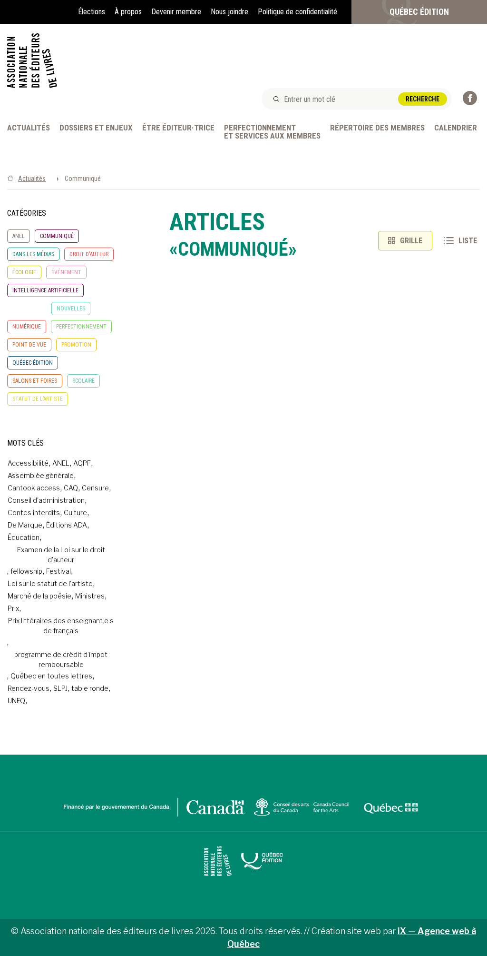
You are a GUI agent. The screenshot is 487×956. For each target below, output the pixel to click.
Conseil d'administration (46, 500)
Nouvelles (71, 308)
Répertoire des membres (377, 128)
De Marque (25, 525)
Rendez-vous (28, 688)
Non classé (27, 308)
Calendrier (455, 128)
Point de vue (29, 344)
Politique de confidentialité (297, 11)
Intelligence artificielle (45, 290)
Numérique (26, 326)
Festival (58, 571)
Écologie (24, 272)
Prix (13, 608)
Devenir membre (176, 11)
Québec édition (32, 362)
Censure (95, 488)
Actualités (28, 128)
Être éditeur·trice (178, 128)
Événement (66, 272)
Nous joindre (229, 11)
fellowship (26, 571)
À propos (128, 11)
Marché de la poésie (39, 596)
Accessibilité (28, 463)
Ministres (90, 596)
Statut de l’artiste (37, 399)
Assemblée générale (41, 475)
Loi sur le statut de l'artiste (50, 583)
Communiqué (57, 236)
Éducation (23, 537)
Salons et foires (34, 381)
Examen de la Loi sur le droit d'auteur (61, 555)
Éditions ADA (66, 525)
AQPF (82, 463)
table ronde (89, 688)
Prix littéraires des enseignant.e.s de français (61, 626)
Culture (75, 512)
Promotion (76, 344)
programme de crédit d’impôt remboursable (60, 659)
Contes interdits (34, 512)
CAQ (71, 488)
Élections (91, 11)
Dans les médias (33, 254)
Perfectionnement (81, 326)
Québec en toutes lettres (51, 676)
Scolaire (83, 381)
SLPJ (60, 688)
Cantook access (34, 488)
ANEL (18, 236)
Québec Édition (419, 12)
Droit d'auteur (88, 254)
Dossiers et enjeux (96, 128)
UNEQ (16, 701)
